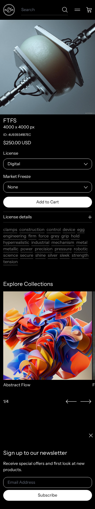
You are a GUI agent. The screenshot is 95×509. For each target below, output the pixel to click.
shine (40, 255)
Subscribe (47, 495)
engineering (14, 236)
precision (44, 248)
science (10, 255)
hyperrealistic (16, 242)
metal (81, 242)
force (44, 236)
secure (26, 255)
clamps (10, 229)
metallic (10, 248)
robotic (81, 248)
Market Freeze (17, 176)
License (10, 153)
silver (53, 255)
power (27, 248)
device (69, 229)
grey (55, 236)
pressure (63, 248)
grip (65, 236)
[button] (71, 401)
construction (32, 229)
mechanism (62, 242)
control (54, 229)
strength (80, 255)
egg (81, 229)
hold (75, 236)
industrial (40, 242)
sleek (65, 255)
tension (10, 261)
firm (32, 236)
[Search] (65, 9)
